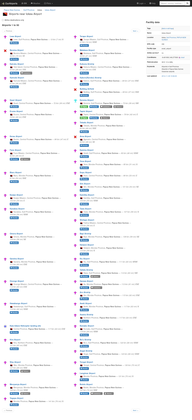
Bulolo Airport (86, 384)
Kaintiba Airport (87, 195)
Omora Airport (16, 233)
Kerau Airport (16, 136)
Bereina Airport (17, 50)
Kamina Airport (87, 150)
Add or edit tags (167, 28)
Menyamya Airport (18, 384)
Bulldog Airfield (87, 88)
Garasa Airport (86, 281)
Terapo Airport (86, 36)
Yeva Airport (85, 161)
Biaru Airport (16, 172)
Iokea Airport (50, 10)
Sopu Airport (86, 172)
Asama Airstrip (86, 314)
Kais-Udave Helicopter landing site (25, 325)
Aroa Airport (85, 136)
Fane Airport (15, 150)
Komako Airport (87, 325)
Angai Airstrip (86, 350)
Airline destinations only (14, 20)
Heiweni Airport (87, 244)
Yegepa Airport (16, 398)
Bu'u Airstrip (85, 339)
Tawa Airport (85, 208)
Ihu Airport (85, 258)
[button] (48, 3)
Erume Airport (16, 111)
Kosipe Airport (16, 195)
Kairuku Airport (17, 64)
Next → (135, 31)
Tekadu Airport (86, 122)
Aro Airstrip (85, 292)
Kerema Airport (87, 100)
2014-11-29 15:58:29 (169, 76)
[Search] (187, 3)
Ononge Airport (17, 281)
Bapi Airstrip (85, 233)
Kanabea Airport (17, 208)
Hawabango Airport (18, 303)
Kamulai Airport (17, 77)
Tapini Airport (86, 111)
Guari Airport (16, 100)
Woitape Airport (87, 220)
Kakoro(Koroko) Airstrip (90, 77)
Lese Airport (15, 36)
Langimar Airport (87, 373)
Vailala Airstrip (86, 269)
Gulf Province (171, 37)
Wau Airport (15, 362)
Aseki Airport (86, 303)
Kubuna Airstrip (87, 64)
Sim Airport (85, 183)
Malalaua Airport (87, 50)
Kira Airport (15, 339)
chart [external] (182, 57)
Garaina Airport (17, 258)
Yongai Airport (86, 362)
